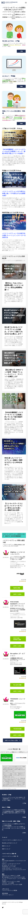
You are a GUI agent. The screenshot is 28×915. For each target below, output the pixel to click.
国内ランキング (6, 846)
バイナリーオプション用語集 (9, 890)
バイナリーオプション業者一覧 (10, 856)
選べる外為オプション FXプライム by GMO (13, 877)
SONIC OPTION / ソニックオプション (12, 868)
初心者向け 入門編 (8, 280)
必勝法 (24, 832)
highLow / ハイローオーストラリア (11, 863)
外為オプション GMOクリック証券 (11, 875)
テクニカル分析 (7, 455)
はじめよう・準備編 (8, 76)
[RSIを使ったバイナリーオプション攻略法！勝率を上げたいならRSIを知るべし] (14, 460)
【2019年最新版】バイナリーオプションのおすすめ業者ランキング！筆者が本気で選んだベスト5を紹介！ (14, 151)
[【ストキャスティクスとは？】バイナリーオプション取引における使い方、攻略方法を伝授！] (14, 505)
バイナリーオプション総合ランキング (12, 840)
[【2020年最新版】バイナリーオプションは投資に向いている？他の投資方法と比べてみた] (14, 415)
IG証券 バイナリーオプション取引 (11, 881)
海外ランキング (6, 849)
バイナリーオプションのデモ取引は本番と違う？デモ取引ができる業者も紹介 (13, 193)
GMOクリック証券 (8, 367)
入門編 (24, 803)
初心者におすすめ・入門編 (10, 41)
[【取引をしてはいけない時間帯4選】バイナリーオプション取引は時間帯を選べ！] (14, 285)
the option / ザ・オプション (9, 865)
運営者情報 (5, 893)
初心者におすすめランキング (9, 843)
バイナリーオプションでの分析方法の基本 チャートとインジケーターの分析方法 (14, 235)
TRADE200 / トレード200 (8, 866)
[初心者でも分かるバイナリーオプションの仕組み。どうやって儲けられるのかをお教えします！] (14, 328)
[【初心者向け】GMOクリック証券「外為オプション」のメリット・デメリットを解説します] (14, 370)
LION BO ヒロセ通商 (8, 883)
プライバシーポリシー (8, 894)
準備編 (24, 817)
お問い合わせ (5, 889)
